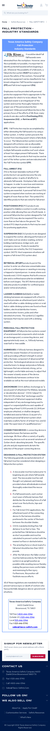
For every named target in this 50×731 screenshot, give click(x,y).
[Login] (41, 5)
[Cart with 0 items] (46, 5)
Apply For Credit (29, 708)
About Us (16, 708)
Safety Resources (36, 712)
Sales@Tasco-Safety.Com (17, 688)
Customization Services (16, 712)
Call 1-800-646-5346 (15, 683)
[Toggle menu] (3, 5)
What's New (25, 717)
